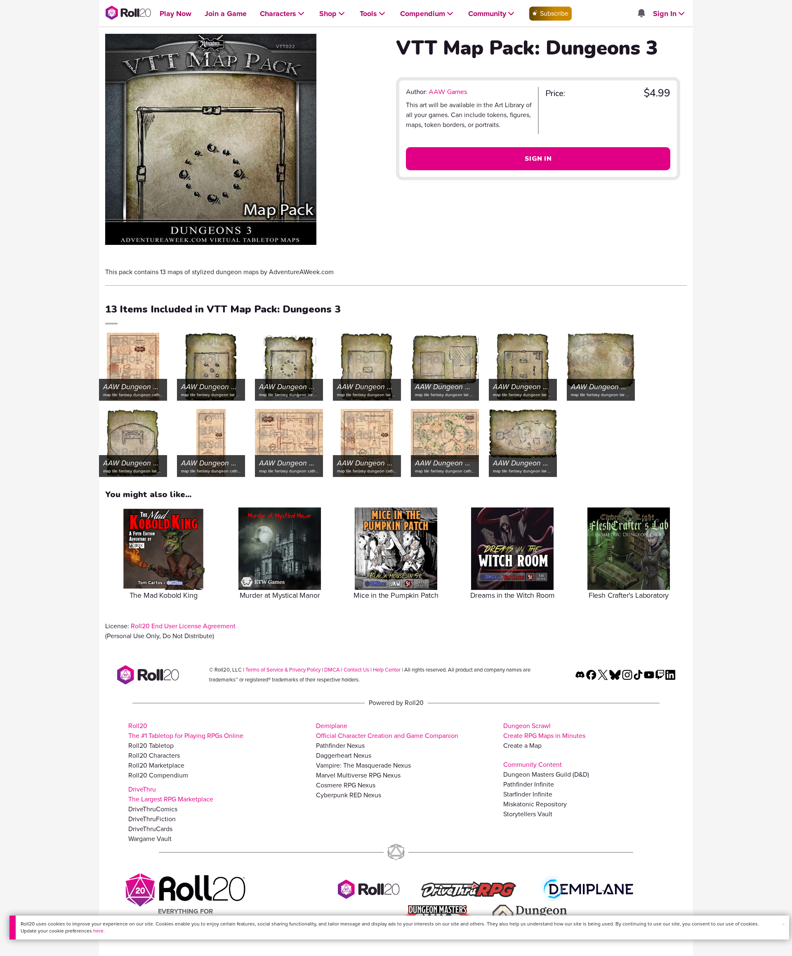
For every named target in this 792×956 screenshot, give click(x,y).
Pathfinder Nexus (340, 745)
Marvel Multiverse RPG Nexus (358, 775)
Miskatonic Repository (535, 804)
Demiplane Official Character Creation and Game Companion (387, 730)
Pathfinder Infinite (528, 784)
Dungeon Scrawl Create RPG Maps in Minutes (544, 730)
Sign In (538, 158)
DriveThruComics (152, 809)
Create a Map (522, 745)
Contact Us (356, 670)
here (98, 931)
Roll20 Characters (154, 755)
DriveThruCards (150, 829)
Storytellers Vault (527, 814)
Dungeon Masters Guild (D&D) (546, 774)
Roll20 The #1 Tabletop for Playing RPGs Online (185, 730)
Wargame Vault (150, 838)
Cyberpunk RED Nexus (348, 795)
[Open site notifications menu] (641, 13)
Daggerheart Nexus (343, 755)
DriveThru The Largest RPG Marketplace (170, 794)
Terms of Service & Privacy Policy (283, 670)
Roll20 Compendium (158, 775)
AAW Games (448, 91)
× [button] (783, 924)
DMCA (332, 670)
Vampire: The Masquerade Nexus (363, 765)
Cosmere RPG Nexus (345, 785)
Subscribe (553, 13)
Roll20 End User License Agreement (183, 626)
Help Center (387, 670)
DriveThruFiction (152, 819)
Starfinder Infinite (527, 794)
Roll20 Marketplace (156, 765)
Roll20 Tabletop (151, 745)
